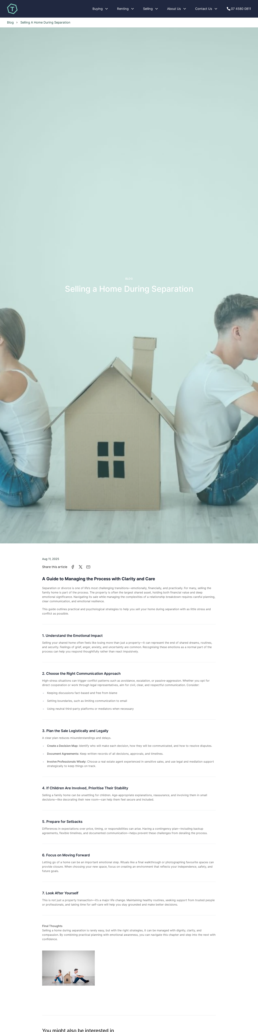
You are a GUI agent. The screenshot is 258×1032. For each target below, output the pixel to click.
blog (10, 22)
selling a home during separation (45, 22)
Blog (129, 278)
